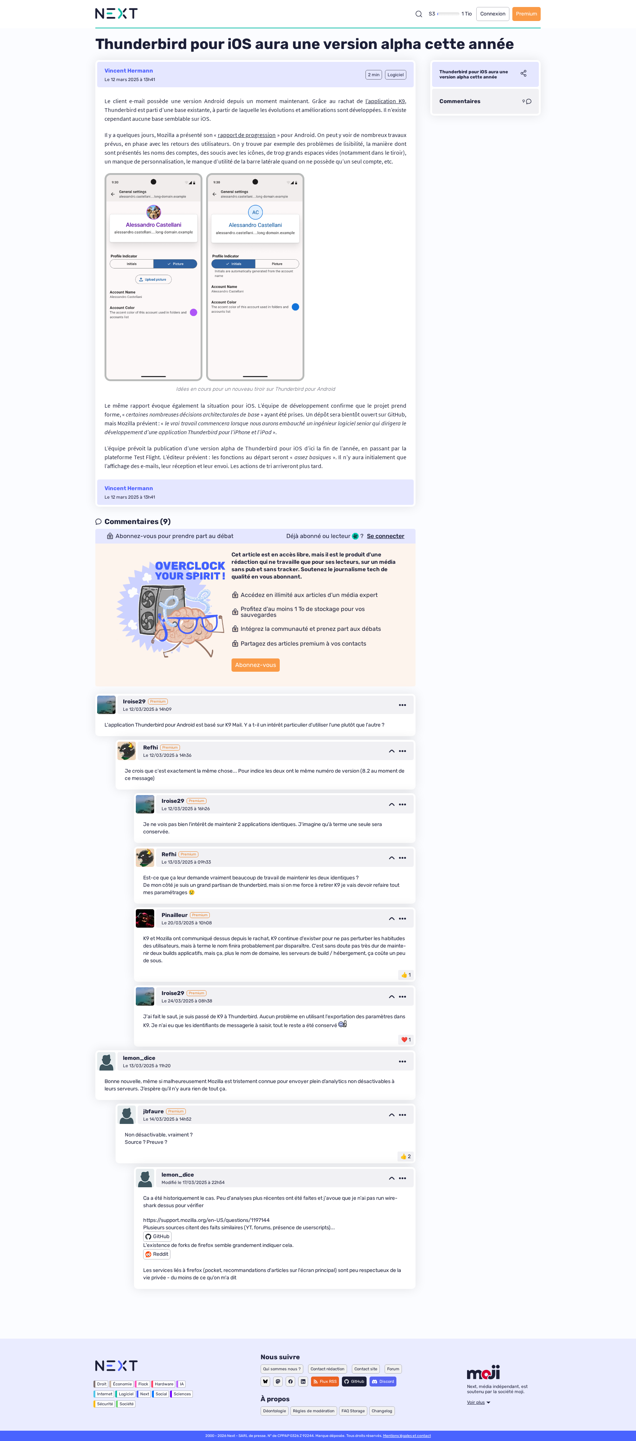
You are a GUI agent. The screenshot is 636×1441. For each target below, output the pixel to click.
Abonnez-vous (255, 664)
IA (182, 1384)
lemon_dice (139, 1058)
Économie (122, 1384)
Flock (143, 1384)
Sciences (182, 1394)
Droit (101, 1384)
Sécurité (105, 1404)
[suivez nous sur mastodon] (278, 1381)
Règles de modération (314, 1411)
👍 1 (406, 975)
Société (127, 1404)
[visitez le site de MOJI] (483, 1377)
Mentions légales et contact (407, 1436)
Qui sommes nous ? (282, 1369)
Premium (526, 14)
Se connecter (385, 536)
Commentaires (459, 101)
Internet (104, 1394)
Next (144, 1394)
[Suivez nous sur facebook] (290, 1381)
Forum (393, 1369)
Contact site (365, 1369)
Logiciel (126, 1394)
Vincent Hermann (129, 70)
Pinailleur (175, 915)
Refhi (150, 747)
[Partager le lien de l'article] (523, 74)
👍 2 (405, 1156)
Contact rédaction (327, 1369)
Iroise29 (134, 701)
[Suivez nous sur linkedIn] (303, 1381)
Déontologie (274, 1411)
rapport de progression (247, 134)
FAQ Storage (353, 1411)
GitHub (357, 1381)
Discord (386, 1381)
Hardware (164, 1384)
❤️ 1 (406, 1040)
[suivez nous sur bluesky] (265, 1381)
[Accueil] (116, 14)
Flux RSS (328, 1381)
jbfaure (153, 1111)
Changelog (382, 1411)
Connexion (492, 14)
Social (161, 1394)
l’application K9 (385, 101)
